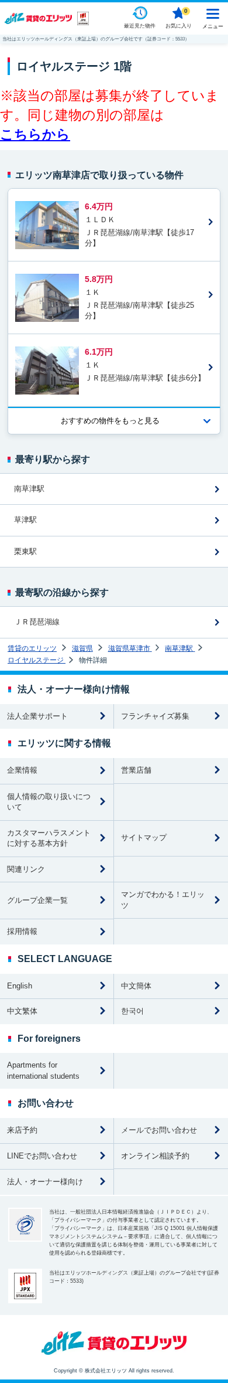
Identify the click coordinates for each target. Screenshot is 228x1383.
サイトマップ (144, 837)
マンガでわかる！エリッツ (163, 900)
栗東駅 (25, 551)
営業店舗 (136, 770)
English (19, 985)
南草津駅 (29, 488)
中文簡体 (136, 985)
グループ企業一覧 (37, 900)
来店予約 (22, 1130)
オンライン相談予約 (155, 1155)
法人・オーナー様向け (45, 1181)
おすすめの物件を (110, 420)
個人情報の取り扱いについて (49, 802)
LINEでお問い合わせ (42, 1155)
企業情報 (22, 770)
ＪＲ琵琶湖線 (37, 621)
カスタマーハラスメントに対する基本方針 (49, 838)
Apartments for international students (43, 1070)
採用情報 (22, 931)
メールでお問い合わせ (159, 1130)
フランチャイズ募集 (155, 716)
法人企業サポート (37, 716)
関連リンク (26, 869)
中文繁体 (22, 1011)
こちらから (35, 134)
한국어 (132, 1011)
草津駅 (25, 519)
